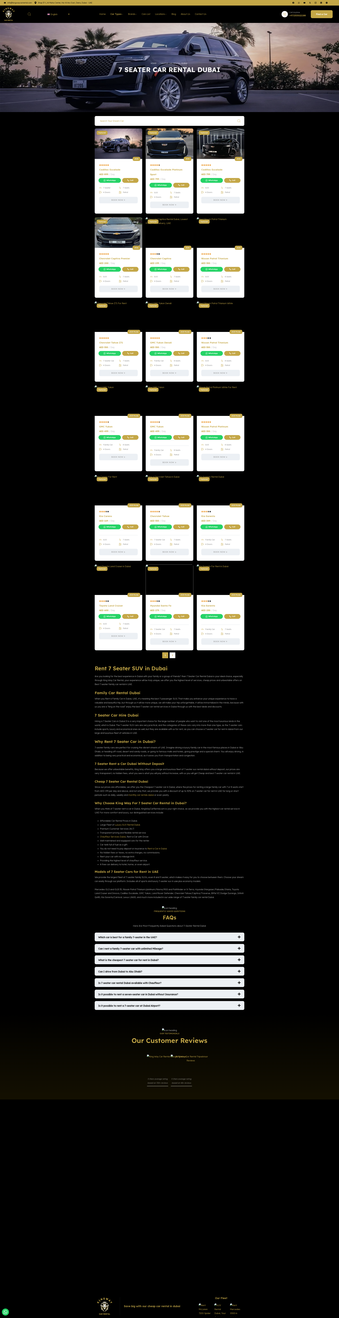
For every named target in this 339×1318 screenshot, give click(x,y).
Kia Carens (105, 516)
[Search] (238, 121)
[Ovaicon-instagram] (315, 3)
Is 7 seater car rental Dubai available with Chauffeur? (129, 982)
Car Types (115, 14)
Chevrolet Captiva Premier (114, 258)
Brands (131, 14)
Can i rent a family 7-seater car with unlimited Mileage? (130, 948)
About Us (185, 14)
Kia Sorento (208, 516)
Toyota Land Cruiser (111, 605)
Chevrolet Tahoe (159, 516)
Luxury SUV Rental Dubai (127, 824)
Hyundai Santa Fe (160, 605)
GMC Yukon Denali (161, 342)
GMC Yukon (106, 426)
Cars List (146, 14)
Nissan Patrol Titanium (214, 258)
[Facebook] (293, 3)
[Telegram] (326, 3)
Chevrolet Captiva (160, 258)
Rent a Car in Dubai (157, 848)
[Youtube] (304, 3)
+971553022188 (297, 15)
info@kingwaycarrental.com (19, 3)
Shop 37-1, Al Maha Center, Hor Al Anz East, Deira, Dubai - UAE (65, 3)
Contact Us (200, 14)
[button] (169, 937)
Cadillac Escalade (109, 169)
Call (131, 180)
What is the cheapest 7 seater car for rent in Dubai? (128, 960)
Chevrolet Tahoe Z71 (111, 342)
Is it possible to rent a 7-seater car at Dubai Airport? (129, 1005)
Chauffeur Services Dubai (113, 836)
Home (102, 14)
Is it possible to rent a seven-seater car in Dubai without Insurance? (138, 994)
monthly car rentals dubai (141, 795)
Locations (160, 14)
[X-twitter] (310, 3)
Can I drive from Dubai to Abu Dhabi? (120, 971)
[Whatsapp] (299, 3)
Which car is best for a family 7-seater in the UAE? (127, 937)
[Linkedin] (321, 3)
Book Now (117, 200)
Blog (173, 14)
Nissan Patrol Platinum (214, 426)
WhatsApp (111, 180)
